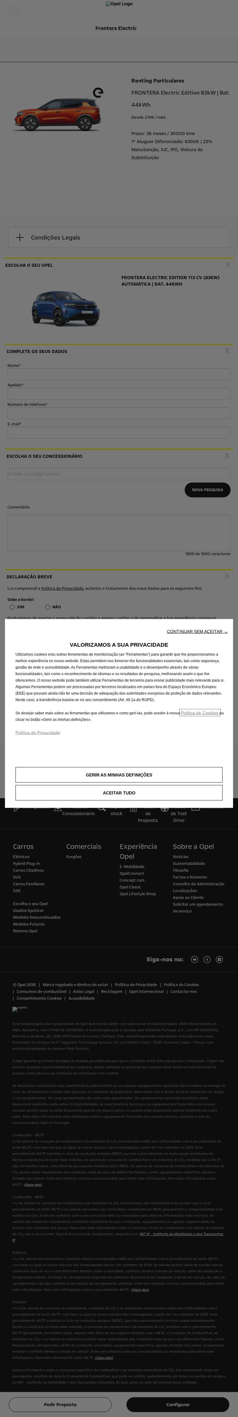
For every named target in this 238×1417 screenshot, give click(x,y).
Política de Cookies (200, 712)
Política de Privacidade (37, 732)
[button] (197, 631)
